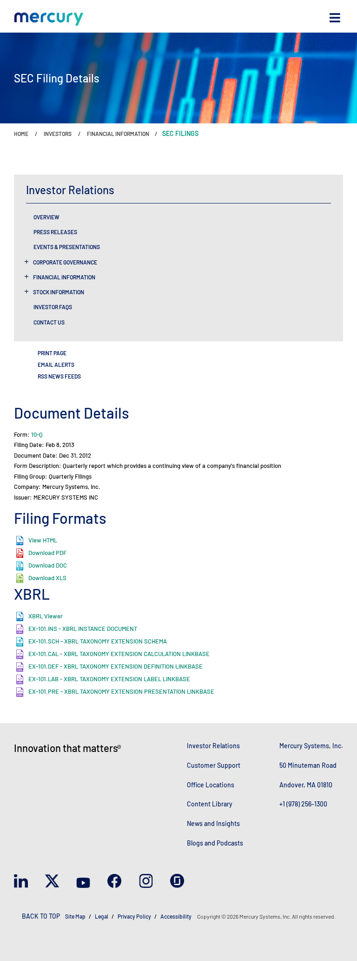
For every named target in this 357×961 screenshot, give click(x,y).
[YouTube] (83, 883)
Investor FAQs (52, 307)
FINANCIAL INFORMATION (118, 133)
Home (21, 133)
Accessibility (176, 916)
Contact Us (49, 322)
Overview (46, 217)
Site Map (75, 916)
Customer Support (213, 765)
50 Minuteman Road (308, 765)
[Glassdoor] (177, 883)
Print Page (52, 353)
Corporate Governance (65, 262)
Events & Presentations (66, 247)
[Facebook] (114, 883)
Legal (101, 916)
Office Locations (210, 785)
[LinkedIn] (21, 883)
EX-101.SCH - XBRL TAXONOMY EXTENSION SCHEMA (97, 641)
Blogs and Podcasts (215, 843)
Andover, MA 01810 (305, 785)
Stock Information (58, 292)
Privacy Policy (134, 916)
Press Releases (55, 232)
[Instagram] (146, 883)
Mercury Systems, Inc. (311, 746)
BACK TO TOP (41, 916)
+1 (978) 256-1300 (303, 804)
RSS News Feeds (59, 376)
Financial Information (64, 277)
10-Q (37, 434)
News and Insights (213, 823)
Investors (58, 133)
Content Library (209, 804)
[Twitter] (52, 883)
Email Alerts (56, 364)
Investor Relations (213, 746)
